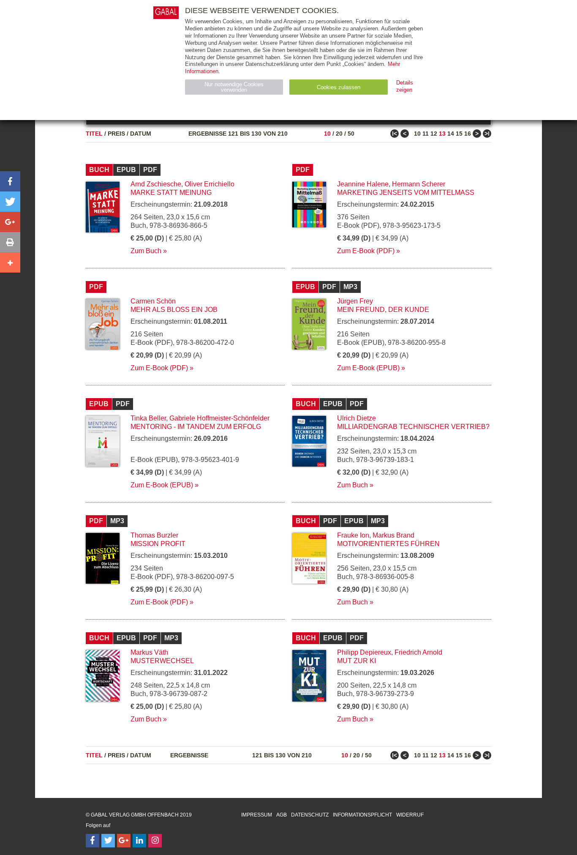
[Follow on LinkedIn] (139, 840)
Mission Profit (158, 543)
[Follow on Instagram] (155, 840)
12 (433, 133)
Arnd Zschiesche (156, 184)
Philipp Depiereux (364, 652)
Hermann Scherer (418, 184)
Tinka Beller (148, 418)
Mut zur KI (356, 660)
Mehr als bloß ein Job (174, 309)
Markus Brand (393, 535)
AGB (281, 815)
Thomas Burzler (154, 535)
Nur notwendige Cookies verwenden (234, 87)
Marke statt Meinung (171, 192)
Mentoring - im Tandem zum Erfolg (196, 426)
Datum (140, 133)
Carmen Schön (153, 301)
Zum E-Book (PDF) (366, 250)
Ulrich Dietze (356, 418)
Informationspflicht (362, 815)
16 (467, 133)
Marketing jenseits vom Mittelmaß (405, 192)
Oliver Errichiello (209, 184)
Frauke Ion (353, 535)
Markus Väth (149, 652)
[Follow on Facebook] (92, 840)
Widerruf (410, 815)
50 (351, 133)
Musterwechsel (162, 660)
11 (425, 133)
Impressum (256, 815)
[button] (10, 181)
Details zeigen (404, 86)
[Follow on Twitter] (108, 840)
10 (327, 133)
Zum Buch (146, 250)
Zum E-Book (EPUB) (368, 368)
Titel (94, 133)
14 (450, 133)
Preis (116, 133)
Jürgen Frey (355, 301)
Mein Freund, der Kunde (383, 309)
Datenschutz (310, 815)
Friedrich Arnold (418, 652)
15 (459, 133)
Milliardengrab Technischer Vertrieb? (413, 426)
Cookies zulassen (338, 87)
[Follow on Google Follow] (124, 840)
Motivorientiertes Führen (388, 543)
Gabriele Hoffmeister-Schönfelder (219, 418)
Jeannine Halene (363, 184)
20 (339, 133)
